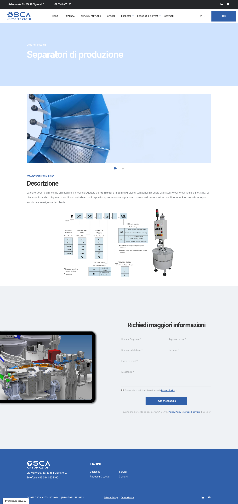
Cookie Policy (127, 497)
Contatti (123, 477)
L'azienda (95, 472)
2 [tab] (123, 168)
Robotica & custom (100, 477)
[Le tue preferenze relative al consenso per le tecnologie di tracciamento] (16, 501)
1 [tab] (115, 168)
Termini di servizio (191, 412)
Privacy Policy (168, 390)
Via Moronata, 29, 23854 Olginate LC (26, 4)
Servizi (123, 472)
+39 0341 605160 (62, 4)
